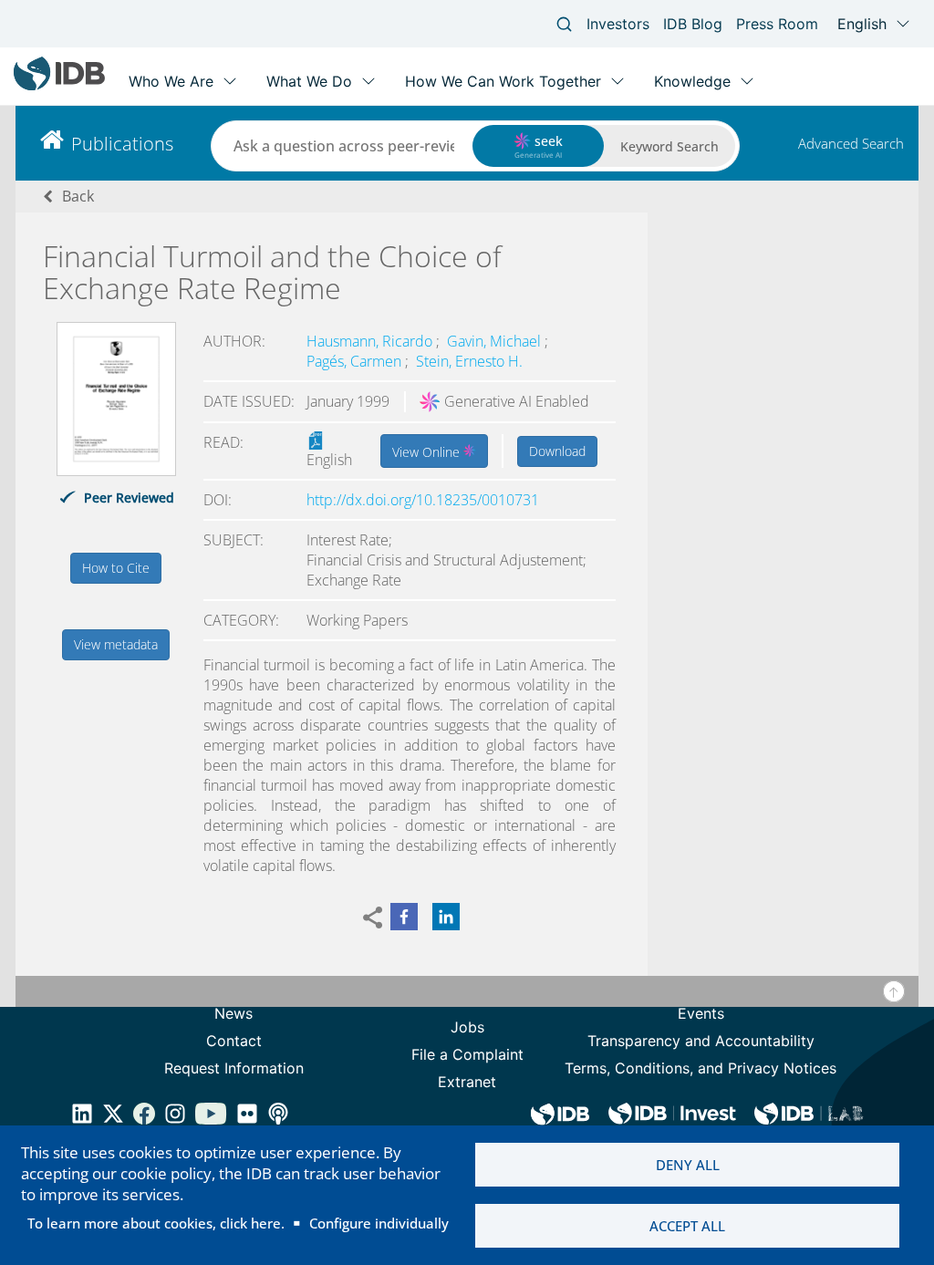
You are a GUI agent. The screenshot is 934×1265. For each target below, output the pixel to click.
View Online (427, 452)
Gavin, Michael (496, 341)
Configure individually (379, 1223)
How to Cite (116, 567)
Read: (223, 442)
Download (557, 451)
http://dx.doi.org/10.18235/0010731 (422, 500)
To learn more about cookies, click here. (156, 1223)
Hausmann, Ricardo (371, 341)
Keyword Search (669, 146)
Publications (122, 143)
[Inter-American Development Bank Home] (59, 86)
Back (78, 196)
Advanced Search (851, 143)
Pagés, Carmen (355, 361)
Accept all (687, 1226)
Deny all (688, 1165)
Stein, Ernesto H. (469, 361)
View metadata (116, 644)
